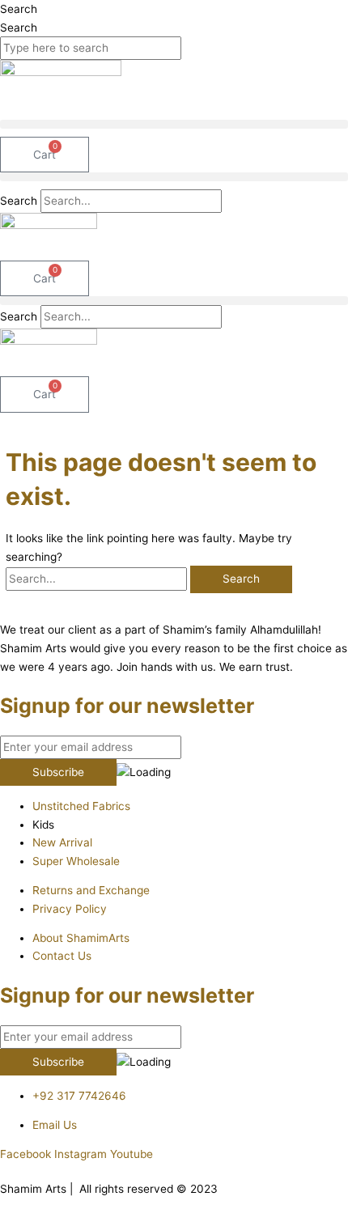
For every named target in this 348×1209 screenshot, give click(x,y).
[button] (174, 124)
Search (18, 8)
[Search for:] (98, 578)
